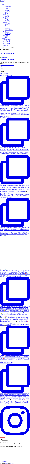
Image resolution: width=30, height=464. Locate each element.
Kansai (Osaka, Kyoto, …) (8, 23)
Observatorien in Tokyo (7, 28)
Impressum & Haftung (4, 461)
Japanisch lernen (6, 9)
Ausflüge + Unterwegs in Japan (8, 19)
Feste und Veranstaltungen (8, 7)
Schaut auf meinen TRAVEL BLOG (9, 30)
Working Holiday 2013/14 (6, 10)
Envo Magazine (12, 463)
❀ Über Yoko (3, 38)
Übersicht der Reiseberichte (8, 18)
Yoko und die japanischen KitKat (7, 41)
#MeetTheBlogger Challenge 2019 (7, 40)
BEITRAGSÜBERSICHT (8, 6)
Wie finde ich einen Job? (7, 11)
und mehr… (6, 37)
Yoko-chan (2, 66)
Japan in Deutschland (5, 35)
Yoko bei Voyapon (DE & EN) (6, 43)
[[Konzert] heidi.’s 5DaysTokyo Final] (4, 57)
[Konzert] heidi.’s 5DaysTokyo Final (7, 59)
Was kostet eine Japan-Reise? (8, 27)
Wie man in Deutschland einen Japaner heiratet (10, 15)
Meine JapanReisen (7, 20)
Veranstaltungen (6, 36)
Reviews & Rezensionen (6, 31)
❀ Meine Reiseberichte (6, 17)
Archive (1, 440)
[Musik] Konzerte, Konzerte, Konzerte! (7, 53)
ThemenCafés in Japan (7, 8)
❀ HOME (3, 4)
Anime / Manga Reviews (7, 34)
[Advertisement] (5, 452)
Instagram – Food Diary (3, 72)
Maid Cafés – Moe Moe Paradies (8, 29)
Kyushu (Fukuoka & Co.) (8, 24)
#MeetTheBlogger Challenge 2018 (7, 39)
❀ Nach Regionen (5, 22)
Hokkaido (6, 25)
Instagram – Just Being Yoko (4, 73)
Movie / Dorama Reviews (8, 33)
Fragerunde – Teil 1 (7, 12)
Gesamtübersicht (7, 32)
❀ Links (3, 42)
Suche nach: (3, 47)
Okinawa (6, 26)
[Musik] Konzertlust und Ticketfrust (7, 65)
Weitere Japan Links (5, 45)
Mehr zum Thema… (7, 13)
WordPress (6, 463)
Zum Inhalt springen (2, 0)
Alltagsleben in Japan (5, 5)
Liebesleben (4, 14)
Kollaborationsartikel (4, 460)
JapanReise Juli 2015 (7, 21)
